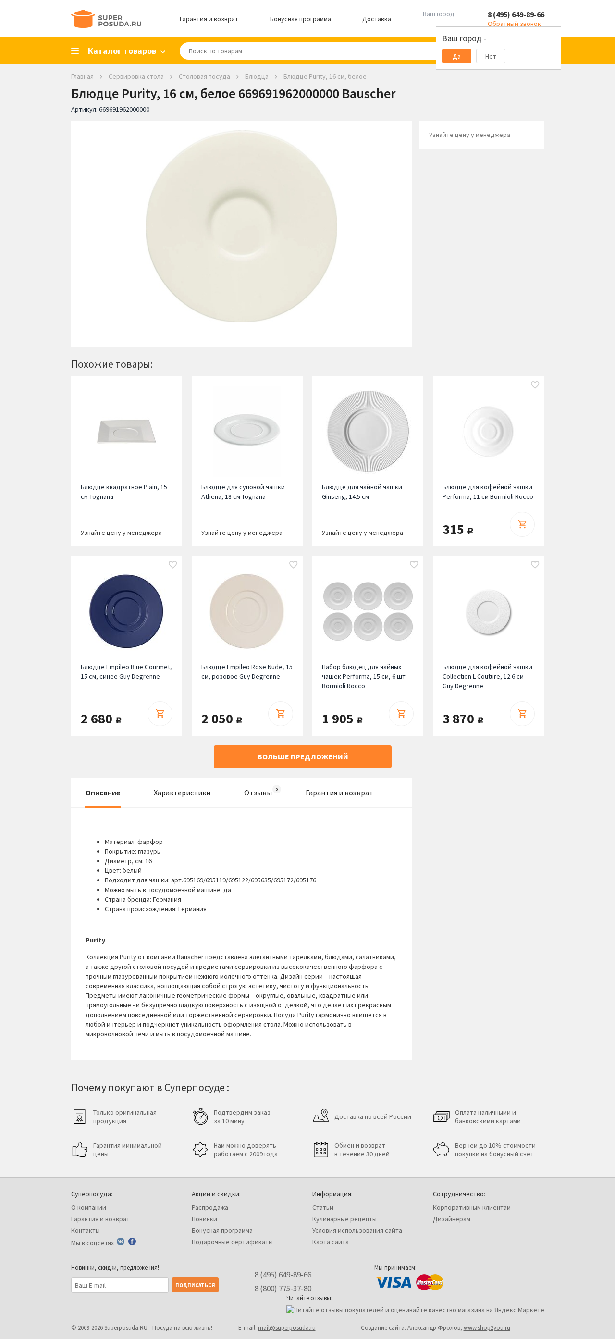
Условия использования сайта (357, 1230)
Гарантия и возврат (209, 18)
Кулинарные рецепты (344, 1219)
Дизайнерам (451, 1219)
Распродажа (210, 1207)
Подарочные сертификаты (232, 1242)
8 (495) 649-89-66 (516, 14)
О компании (88, 1207)
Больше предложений (303, 756)
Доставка (376, 18)
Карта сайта (330, 1242)
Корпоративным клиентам (472, 1207)
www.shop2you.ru (487, 1328)
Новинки (204, 1219)
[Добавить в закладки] (535, 385)
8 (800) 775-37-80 (283, 1288)
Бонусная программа (300, 18)
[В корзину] (522, 524)
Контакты (85, 1230)
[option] (242, 226)
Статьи (322, 1207)
